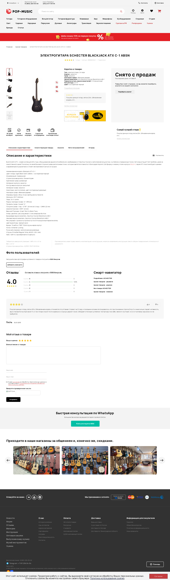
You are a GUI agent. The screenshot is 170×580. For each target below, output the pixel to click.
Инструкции (12, 532)
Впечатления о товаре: (16, 345)
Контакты (42, 540)
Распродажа (137, 23)
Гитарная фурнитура (66, 19)
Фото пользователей (76, 148)
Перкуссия (45, 23)
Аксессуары (71, 23)
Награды (42, 534)
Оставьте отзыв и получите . (43, 272)
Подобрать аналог (125, 92)
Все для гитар (47, 19)
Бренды (9, 28)
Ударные (19, 23)
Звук (95, 19)
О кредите (67, 528)
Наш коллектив (44, 525)
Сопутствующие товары (44, 148)
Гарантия (130, 522)
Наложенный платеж (70, 531)
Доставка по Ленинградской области (104, 531)
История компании (45, 522)
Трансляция (86, 23)
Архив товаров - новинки (103, 292)
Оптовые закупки (14, 535)
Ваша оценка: (12, 340)
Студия (152, 19)
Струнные (140, 19)
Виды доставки (96, 522)
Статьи (21, 28)
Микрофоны (107, 19)
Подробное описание (72, 88)
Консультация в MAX (85, 424)
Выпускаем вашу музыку (18, 539)
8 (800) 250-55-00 (31, 4)
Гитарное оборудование (27, 19)
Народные (32, 23)
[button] (8, 460)
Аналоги (61, 148)
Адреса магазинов (45, 528)
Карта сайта (10, 566)
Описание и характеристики (19, 148)
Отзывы (92, 148)
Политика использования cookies (107, 578)
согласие (16, 382)
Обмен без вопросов (134, 525)
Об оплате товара (69, 522)
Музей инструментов (16, 542)
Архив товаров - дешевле (103, 282)
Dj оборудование (124, 19)
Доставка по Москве (98, 528)
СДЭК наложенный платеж (72, 534)
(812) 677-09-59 (49, 4)
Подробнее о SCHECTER (103, 278)
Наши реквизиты (132, 531)
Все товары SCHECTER (102, 288)
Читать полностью (70, 106)
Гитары (9, 19)
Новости (10, 518)
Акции (9, 521)
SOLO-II (132, 164)
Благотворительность (46, 537)
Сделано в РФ (121, 23)
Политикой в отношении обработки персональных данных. (26, 384)
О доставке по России (99, 525)
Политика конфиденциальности (138, 528)
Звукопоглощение (103, 23)
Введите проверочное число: (18, 388)
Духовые (58, 23)
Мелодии (10, 528)
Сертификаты (43, 531)
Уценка (150, 23)
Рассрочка (67, 525)
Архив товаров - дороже (103, 285)
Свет (8, 23)
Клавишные (84, 19)
